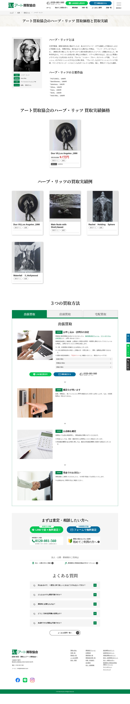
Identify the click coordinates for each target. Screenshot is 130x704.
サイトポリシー (107, 667)
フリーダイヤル (106, 336)
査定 (128, 351)
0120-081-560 (20, 665)
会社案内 (88, 663)
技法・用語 (73, 660)
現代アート (28, 85)
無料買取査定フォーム (92, 336)
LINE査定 (58, 338)
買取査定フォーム (91, 650)
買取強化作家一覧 (91, 658)
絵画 (22, 85)
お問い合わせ (128, 365)
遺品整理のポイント (108, 650)
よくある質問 (74, 658)
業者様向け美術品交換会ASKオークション (110, 663)
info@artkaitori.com (22, 668)
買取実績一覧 (89, 655)
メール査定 (128, 339)
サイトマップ (107, 669)
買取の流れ (73, 650)
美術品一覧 (73, 655)
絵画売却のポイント (108, 653)
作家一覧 (72, 653)
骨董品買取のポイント (109, 655)
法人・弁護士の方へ (108, 660)
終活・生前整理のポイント (110, 658)
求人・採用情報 (90, 665)
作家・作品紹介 (90, 660)
